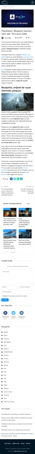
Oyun (5, 345)
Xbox (5, 398)
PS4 (5, 375)
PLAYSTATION (8, 352)
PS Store (6, 362)
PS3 (5, 372)
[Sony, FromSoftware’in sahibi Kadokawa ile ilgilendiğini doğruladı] (25, 212)
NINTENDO (7, 342)
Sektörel (7, 209)
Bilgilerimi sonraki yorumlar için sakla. (15, 296)
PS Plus (6, 359)
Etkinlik (6, 332)
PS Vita (6, 365)
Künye (23, 443)
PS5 (5, 378)
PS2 (5, 368)
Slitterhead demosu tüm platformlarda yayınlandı (15, 430)
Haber (5, 335)
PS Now (6, 355)
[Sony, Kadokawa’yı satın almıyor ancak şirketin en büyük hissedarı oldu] (9, 212)
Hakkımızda (15, 443)
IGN (2, 70)
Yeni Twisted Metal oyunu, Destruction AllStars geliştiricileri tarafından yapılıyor (7, 192)
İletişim (28, 443)
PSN (5, 382)
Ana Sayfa (8, 443)
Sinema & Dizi (8, 392)
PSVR (5, 385)
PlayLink (6, 349)
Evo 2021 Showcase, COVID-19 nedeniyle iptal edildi (27, 191)
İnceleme (6, 339)
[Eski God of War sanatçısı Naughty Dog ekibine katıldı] (25, 233)
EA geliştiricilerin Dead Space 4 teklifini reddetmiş (15, 414)
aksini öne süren (28, 57)
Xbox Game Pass (9, 402)
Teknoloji (6, 395)
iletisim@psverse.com (21, 451)
